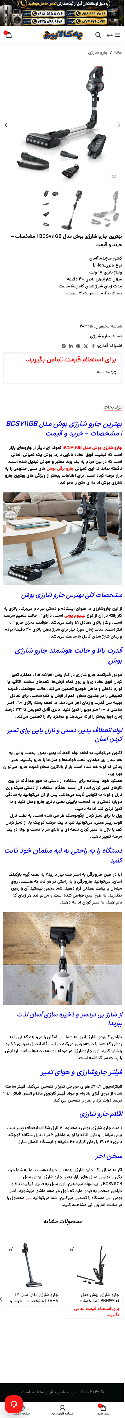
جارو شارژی (98, 53)
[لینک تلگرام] (63, 346)
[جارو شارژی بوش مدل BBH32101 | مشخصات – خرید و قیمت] (93, 1265)
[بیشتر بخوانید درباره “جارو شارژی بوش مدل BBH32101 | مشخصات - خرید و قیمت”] (72, 1249)
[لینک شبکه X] (86, 346)
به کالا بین (80, 1392)
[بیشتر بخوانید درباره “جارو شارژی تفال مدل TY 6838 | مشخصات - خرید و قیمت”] (11, 1249)
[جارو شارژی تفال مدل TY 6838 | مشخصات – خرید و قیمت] (32, 1265)
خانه (118, 53)
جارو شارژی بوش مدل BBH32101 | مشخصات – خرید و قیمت (97, 1301)
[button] (119, 125)
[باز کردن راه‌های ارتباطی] (14, 1404)
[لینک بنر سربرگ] (62, 13)
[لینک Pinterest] (78, 346)
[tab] (112, 408)
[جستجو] (98, 35)
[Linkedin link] (70, 346)
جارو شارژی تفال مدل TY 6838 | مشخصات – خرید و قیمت (34, 1301)
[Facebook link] (93, 346)
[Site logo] (62, 35)
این (29, 1198)
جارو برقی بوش (60, 469)
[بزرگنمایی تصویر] (114, 176)
